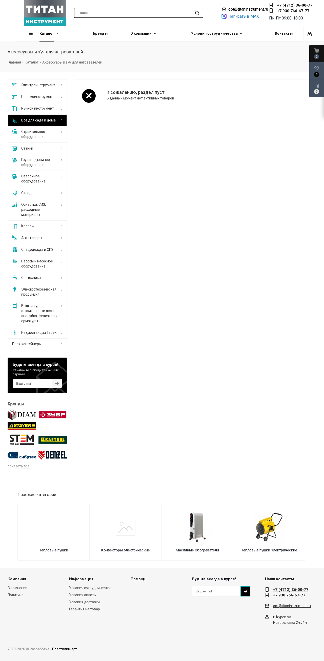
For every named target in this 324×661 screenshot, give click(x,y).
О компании (17, 588)
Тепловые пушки (53, 550)
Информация (81, 579)
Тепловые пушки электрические (269, 550)
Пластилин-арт (64, 649)
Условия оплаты (82, 595)
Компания (17, 579)
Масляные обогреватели (197, 550)
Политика (16, 595)
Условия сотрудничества (90, 588)
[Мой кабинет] (309, 33)
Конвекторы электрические (125, 550)
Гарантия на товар (84, 609)
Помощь (139, 579)
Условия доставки (84, 602)
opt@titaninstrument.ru (248, 9)
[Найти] (197, 13)
